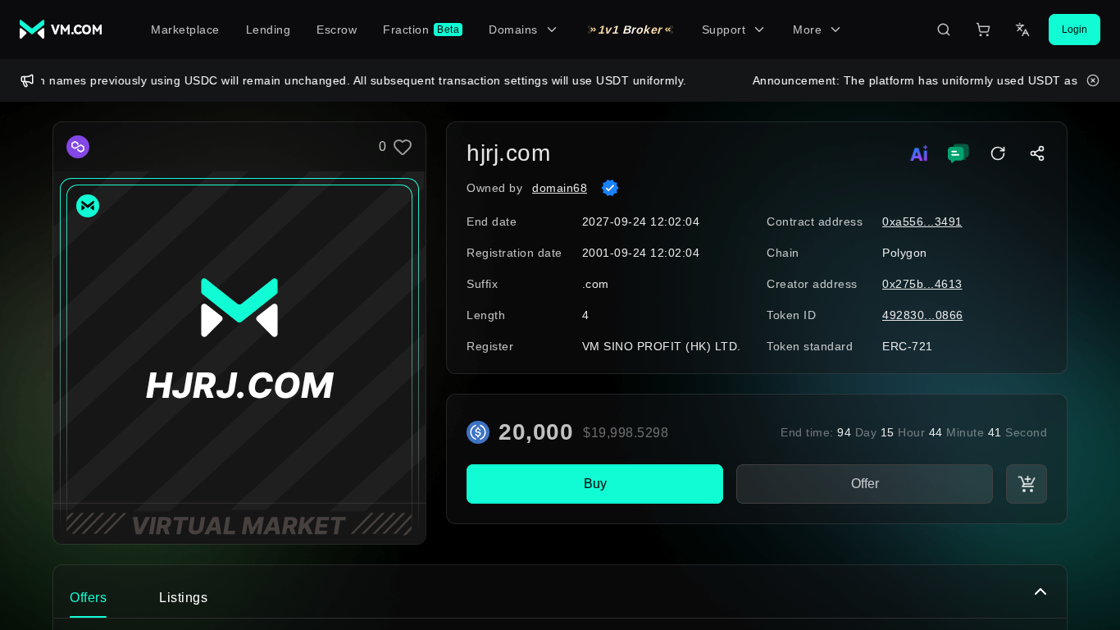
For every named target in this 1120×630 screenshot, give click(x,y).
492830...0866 (922, 315)
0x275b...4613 (922, 283)
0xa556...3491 (922, 221)
